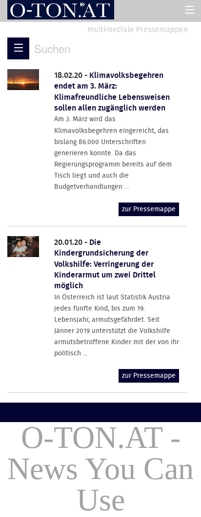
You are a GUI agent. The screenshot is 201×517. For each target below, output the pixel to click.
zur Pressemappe (149, 209)
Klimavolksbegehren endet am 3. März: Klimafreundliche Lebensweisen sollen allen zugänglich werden (112, 92)
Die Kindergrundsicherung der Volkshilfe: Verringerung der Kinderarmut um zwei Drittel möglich (105, 265)
